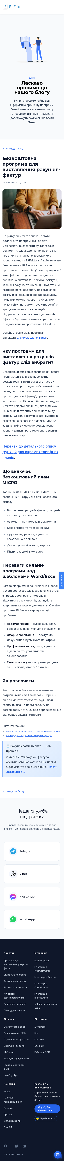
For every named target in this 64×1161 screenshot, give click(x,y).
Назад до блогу (14, 148)
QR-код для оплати (14, 1010)
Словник (38, 1045)
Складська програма (15, 974)
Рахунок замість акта (15, 987)
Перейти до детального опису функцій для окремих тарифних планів (30, 451)
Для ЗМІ (8, 1127)
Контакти (39, 1039)
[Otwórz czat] (58, 1155)
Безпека (8, 1108)
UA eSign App (11, 1075)
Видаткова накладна (15, 1004)
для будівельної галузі (31, 337)
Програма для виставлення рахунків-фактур (16, 964)
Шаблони (9, 1052)
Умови (7, 1091)
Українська (46, 1118)
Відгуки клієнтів (12, 1121)
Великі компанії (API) (15, 1033)
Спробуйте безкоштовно (45, 1109)
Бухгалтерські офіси (14, 1026)
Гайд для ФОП (42, 1052)
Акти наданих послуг (15, 981)
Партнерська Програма (16, 1039)
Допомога (40, 1026)
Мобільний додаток (14, 1045)
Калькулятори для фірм (16, 1058)
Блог (36, 1033)
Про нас (8, 1114)
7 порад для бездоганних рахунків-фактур (29, 735)
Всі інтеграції (41, 960)
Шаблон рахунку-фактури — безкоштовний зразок (33, 731)
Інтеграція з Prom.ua (45, 977)
